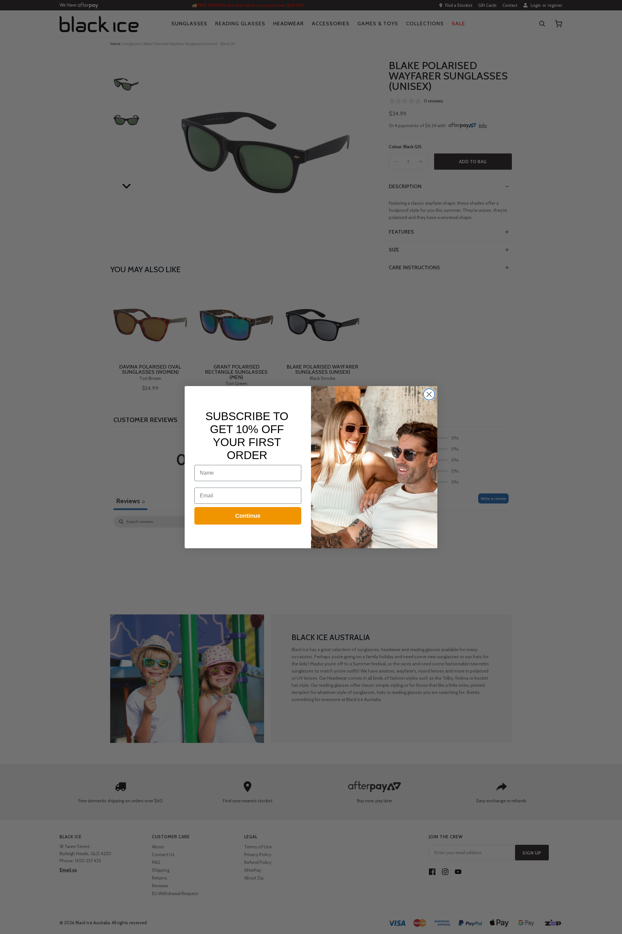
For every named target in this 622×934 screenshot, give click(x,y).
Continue (247, 516)
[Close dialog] (429, 394)
